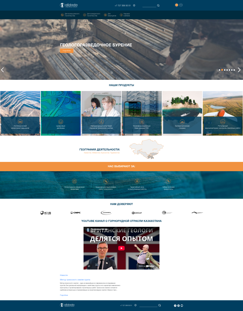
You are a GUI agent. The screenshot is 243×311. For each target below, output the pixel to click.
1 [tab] (219, 70)
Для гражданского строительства (93, 15)
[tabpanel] (121, 49)
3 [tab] (224, 70)
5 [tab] (229, 70)
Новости (64, 275)
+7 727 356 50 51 (123, 6)
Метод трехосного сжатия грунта (75, 280)
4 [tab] (227, 70)
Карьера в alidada (127, 15)
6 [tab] (232, 70)
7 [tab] (234, 70)
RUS (177, 5)
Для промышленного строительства (72, 15)
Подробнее (67, 50)
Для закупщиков (112, 15)
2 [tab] (222, 70)
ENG (181, 5)
